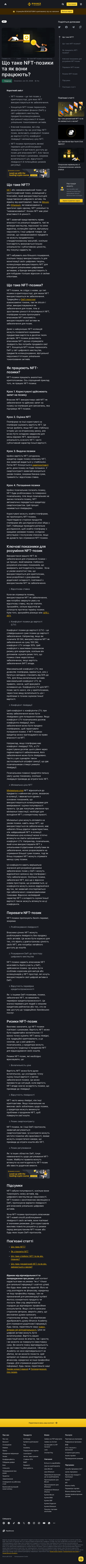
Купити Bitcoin (49, 1495)
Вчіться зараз (67, 11)
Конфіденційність (9, 1459)
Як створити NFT (19, 1251)
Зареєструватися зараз (71, 201)
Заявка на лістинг (50, 1442)
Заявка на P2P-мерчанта (53, 1439)
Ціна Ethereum (49, 1472)
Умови (5, 1456)
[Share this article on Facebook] (66, 27)
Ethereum (16, 205)
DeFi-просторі (28, 299)
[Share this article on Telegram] (73, 27)
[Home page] (34, 4)
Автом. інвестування (30, 1456)
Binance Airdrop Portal (72, 1491)
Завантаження (8, 1479)
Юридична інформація (11, 1453)
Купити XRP (48, 1500)
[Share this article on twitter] (59, 27)
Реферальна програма (73, 1442)
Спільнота (6, 1468)
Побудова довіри (9, 1462)
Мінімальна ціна (15, 790)
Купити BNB (48, 1497)
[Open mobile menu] (80, 4)
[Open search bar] (62, 4)
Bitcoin (45, 202)
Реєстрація (72, 4)
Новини (5, 1448)
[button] (81, 4)
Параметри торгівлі (72, 1488)
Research (26, 1465)
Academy (26, 1448)
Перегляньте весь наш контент (41, 1423)
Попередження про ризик (71, 1551)
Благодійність (28, 1468)
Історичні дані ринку (72, 1453)
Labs (46, 1450)
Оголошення (7, 1445)
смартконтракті (40, 465)
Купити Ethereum (50, 1506)
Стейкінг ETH (28, 1459)
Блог (4, 1465)
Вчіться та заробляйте (52, 1463)
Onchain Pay (48, 1453)
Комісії (67, 1480)
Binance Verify (70, 1485)
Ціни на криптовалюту (52, 1466)
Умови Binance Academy (10, 1553)
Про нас (5, 1439)
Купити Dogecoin (50, 1503)
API (66, 1482)
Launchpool (27, 1453)
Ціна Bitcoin (48, 1469)
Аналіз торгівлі (70, 1455)
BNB (66, 1445)
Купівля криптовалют (30, 1442)
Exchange (26, 1439)
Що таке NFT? (18, 1247)
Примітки (6, 1476)
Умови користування (17, 1369)
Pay (24, 1445)
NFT (9, 190)
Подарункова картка (30, 1450)
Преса (5, 1450)
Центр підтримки (71, 1472)
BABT (25, 1462)
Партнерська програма (73, 1439)
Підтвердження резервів (74, 1458)
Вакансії (5, 1442)
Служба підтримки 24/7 (73, 1469)
